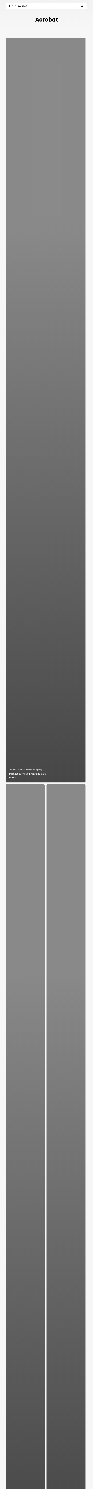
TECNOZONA (18, 6)
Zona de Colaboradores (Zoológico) (25, 770)
